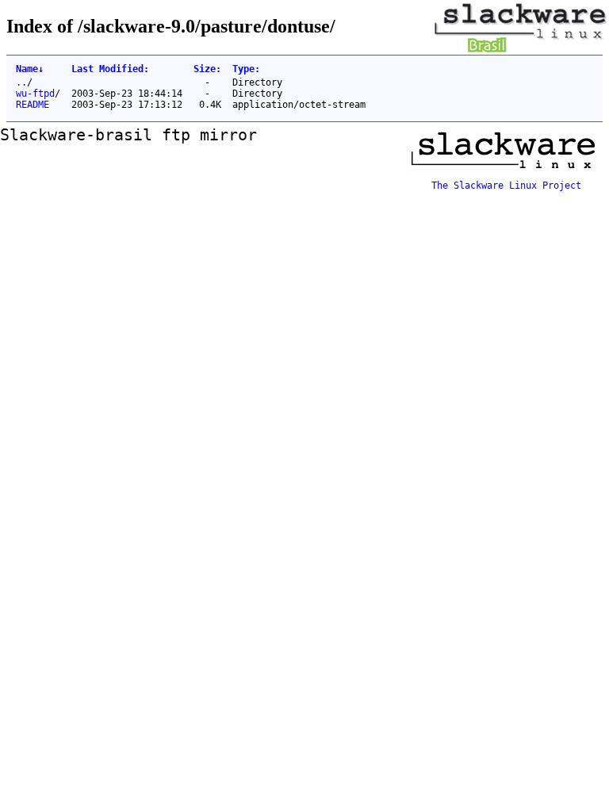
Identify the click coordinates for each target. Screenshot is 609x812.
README (32, 104)
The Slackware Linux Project (506, 185)
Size (207, 69)
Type (246, 69)
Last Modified (110, 69)
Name (30, 69)
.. (21, 82)
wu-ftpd (35, 93)
